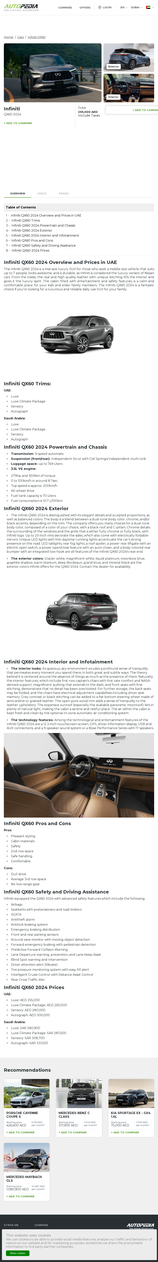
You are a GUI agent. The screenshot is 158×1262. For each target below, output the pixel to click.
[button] (12, 73)
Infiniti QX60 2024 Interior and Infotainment (45, 235)
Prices (64, 193)
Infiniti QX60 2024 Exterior (32, 230)
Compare (65, 7)
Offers (85, 7)
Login (107, 7)
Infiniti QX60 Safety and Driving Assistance (44, 245)
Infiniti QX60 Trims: (26, 220)
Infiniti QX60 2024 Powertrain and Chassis (44, 225)
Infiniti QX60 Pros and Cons (32, 240)
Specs (42, 193)
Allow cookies (17, 1253)
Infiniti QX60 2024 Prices (30, 250)
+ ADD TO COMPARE (18, 123)
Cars (20, 37)
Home (8, 37)
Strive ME (11, 1225)
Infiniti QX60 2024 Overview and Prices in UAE (46, 215)
